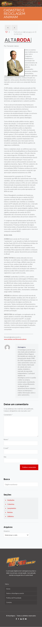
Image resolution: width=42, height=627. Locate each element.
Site (5, 457)
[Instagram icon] (23, 619)
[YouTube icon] (18, 619)
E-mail (6, 448)
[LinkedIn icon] (21, 619)
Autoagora (28, 32)
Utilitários (10, 516)
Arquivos (7, 531)
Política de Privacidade (13, 598)
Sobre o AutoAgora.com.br (15, 593)
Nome (6, 439)
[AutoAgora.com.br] (6, 3)
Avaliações (10, 500)
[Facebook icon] (16, 619)
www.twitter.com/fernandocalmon (15, 339)
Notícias (10, 512)
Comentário (8, 415)
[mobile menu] (39, 3)
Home (8, 589)
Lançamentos (11, 508)
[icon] (26, 619)
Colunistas (10, 504)
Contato (9, 602)
